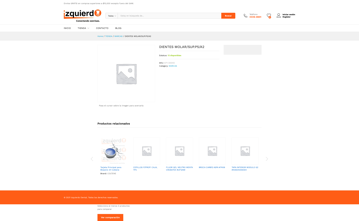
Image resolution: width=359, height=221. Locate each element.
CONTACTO (102, 28)
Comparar (120, 162)
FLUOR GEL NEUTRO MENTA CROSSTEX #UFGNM (179, 168)
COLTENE (111, 173)
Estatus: (163, 55)
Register (287, 17)
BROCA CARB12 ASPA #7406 (212, 167)
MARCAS (173, 66)
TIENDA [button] (82, 28)
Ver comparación (110, 217)
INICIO (67, 28)
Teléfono (253, 14)
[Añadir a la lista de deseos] (113, 162)
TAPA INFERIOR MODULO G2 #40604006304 (245, 168)
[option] (113, 158)
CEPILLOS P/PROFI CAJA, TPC (145, 168)
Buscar (228, 16)
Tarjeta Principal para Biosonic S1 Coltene (110, 168)
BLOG (118, 28)
